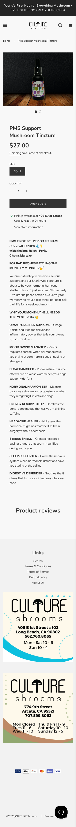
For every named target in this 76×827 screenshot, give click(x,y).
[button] (36, 111)
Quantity (16, 183)
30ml (17, 171)
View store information (28, 227)
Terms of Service (38, 572)
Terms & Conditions (38, 566)
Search (38, 561)
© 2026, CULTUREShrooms (21, 816)
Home (6, 40)
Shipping (15, 153)
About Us (38, 583)
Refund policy (38, 577)
